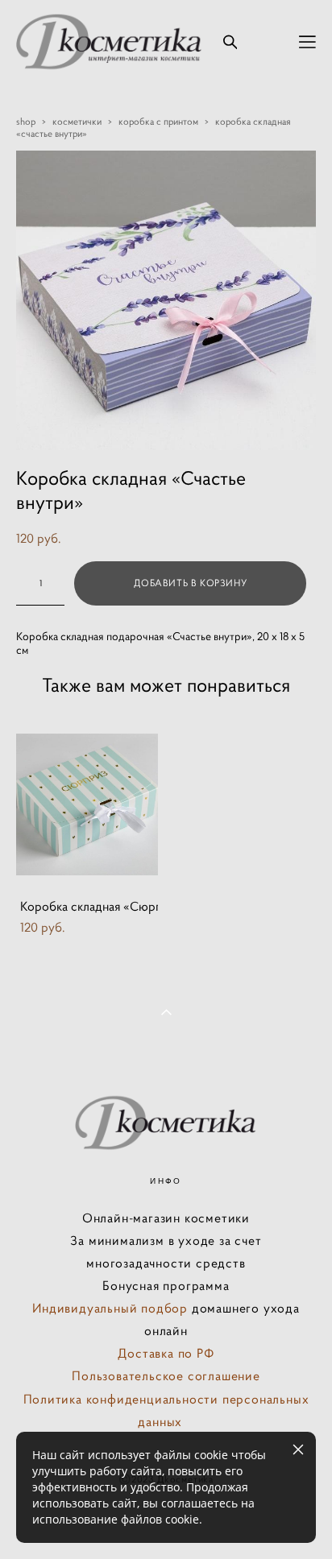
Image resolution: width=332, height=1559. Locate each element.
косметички (77, 121)
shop (25, 121)
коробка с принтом (158, 121)
